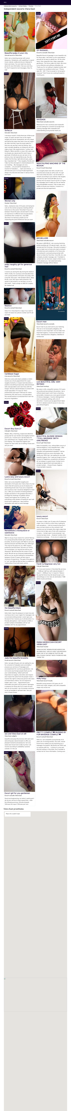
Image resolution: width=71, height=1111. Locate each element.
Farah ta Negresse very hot (48, 564)
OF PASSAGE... (43, 50)
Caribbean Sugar (12, 374)
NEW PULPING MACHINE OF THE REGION (51, 164)
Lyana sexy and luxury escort (17, 477)
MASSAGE (41, 119)
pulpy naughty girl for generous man (18, 265)
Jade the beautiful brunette (16, 658)
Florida (31, 6)
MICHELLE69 (42, 238)
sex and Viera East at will (15, 734)
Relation (8, 306)
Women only (10, 201)
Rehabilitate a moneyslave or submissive (17, 531)
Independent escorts (10, 6)
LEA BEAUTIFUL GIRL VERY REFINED (48, 383)
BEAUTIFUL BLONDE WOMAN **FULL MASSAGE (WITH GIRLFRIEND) (49, 438)
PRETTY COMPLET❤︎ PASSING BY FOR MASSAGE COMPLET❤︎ (51, 733)
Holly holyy (41, 678)
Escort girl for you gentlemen (17, 793)
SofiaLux (8, 130)
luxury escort (42, 516)
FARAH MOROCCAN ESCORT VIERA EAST (49, 643)
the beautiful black (13, 608)
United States (23, 6)
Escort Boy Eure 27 (13, 429)
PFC (5, 2)
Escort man (41, 322)
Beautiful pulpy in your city (16, 53)
